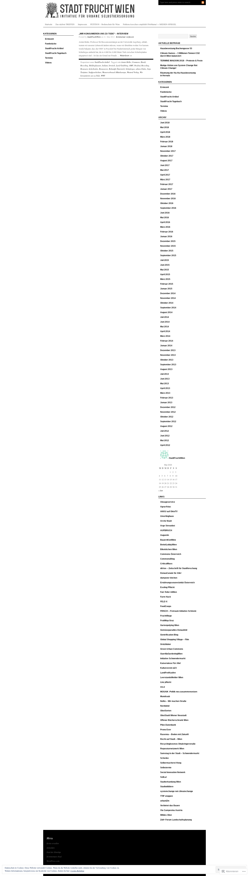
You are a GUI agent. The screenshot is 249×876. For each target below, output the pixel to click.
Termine (49, 58)
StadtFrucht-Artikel (54, 48)
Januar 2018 (166, 146)
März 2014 (165, 336)
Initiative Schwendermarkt (172, 658)
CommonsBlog (167, 559)
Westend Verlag (133, 72)
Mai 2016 (164, 217)
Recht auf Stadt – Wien (171, 739)
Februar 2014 (166, 341)
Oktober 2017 (166, 156)
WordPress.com (53, 861)
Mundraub (165, 696)
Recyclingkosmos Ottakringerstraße (177, 744)
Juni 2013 (165, 379)
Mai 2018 (164, 127)
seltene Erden (141, 69)
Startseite (48, 24)
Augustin (164, 535)
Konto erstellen (53, 843)
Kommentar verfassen (125, 36)
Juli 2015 (164, 260)
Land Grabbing (122, 65)
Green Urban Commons (171, 649)
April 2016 (165, 222)
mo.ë (162, 687)
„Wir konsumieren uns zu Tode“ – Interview (103, 34)
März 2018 (165, 137)
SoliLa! (163, 777)
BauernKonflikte (168, 540)
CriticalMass (166, 563)
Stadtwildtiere (166, 786)
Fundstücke (50, 44)
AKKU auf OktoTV (169, 511)
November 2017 (168, 151)
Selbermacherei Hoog (170, 763)
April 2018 (165, 132)
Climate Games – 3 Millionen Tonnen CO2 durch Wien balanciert (180, 54)
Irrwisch (112, 65)
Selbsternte (165, 767)
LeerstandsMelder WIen (171, 677)
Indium (105, 65)
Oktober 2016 (166, 203)
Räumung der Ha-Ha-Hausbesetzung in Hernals (178, 74)
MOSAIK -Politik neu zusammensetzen (178, 692)
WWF (103, 75)
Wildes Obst (166, 815)
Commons (136, 62)
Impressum (82, 24)
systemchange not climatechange (176, 791)
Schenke (164, 758)
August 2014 (166, 312)
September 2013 (168, 364)
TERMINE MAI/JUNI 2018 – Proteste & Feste (181, 60)
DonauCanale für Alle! (170, 573)
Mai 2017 (164, 170)
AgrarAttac (165, 507)
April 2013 (165, 388)
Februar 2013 (166, 398)
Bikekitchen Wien (168, 549)
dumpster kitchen (168, 578)
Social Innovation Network (172, 772)
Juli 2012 (164, 431)
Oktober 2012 (166, 417)
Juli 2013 (164, 374)
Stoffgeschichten (95, 72)
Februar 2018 (166, 141)
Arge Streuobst (167, 525)
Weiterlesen (126, 55)
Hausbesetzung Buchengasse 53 (176, 48)
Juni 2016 (165, 213)
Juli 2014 (164, 317)
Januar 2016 (166, 236)
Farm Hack (165, 597)
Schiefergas (130, 69)
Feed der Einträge (54, 852)
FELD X (163, 601)
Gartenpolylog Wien (169, 625)
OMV (131, 65)
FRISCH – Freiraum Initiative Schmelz (178, 611)
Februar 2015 (166, 284)
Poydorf (137, 65)
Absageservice (167, 502)
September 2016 (168, 208)
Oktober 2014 (166, 303)
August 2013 (166, 369)
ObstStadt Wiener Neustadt (173, 715)
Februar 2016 (166, 232)
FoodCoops (165, 606)
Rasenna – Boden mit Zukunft (174, 734)
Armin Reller (126, 62)
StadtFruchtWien (94, 36)
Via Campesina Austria (171, 810)
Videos (48, 62)
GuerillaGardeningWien (171, 654)
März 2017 (165, 179)
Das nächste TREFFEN (65, 24)
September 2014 (168, 307)
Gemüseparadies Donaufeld (173, 630)
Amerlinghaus (167, 516)
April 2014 (165, 331)
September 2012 (168, 421)
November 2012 (168, 412)
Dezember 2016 (167, 194)
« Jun (160, 490)
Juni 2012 (165, 436)
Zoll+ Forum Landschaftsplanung (176, 820)
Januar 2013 (166, 402)
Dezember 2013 (167, 350)
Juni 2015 (165, 265)
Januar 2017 (166, 189)
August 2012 (166, 426)
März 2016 (165, 227)
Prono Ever (165, 729)
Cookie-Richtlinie (77, 870)
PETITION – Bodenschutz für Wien (105, 24)
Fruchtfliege (166, 616)
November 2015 (168, 246)
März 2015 (165, 279)
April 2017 (165, 175)
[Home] (124, 10)
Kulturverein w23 (168, 668)
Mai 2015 (164, 270)
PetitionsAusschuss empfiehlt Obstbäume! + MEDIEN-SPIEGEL (149, 24)
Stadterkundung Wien (170, 782)
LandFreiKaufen (168, 673)
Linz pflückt (165, 682)
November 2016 (168, 198)
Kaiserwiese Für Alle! (170, 663)
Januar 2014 (166, 345)
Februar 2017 (166, 184)
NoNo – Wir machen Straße (173, 701)
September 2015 (168, 255)
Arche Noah (166, 521)
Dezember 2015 (167, 241)
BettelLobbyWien (168, 544)
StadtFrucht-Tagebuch (55, 53)
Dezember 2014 (167, 293)
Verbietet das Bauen (170, 805)
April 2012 (165, 445)
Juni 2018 (165, 122)
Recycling (145, 65)
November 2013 (168, 355)
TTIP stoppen (166, 796)
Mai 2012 (164, 440)
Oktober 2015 (166, 251)
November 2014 (168, 298)
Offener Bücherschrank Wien (174, 720)
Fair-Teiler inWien (168, 592)
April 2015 (165, 274)
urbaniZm (164, 801)
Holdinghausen (95, 65)
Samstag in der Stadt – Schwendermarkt (179, 753)
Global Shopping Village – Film (174, 639)
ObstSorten (165, 710)
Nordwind (164, 706)
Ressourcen (103, 69)
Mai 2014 (164, 326)
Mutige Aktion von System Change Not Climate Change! (178, 66)
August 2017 (166, 160)
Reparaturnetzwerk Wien (172, 748)
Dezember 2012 (167, 407)
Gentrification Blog (169, 635)
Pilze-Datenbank (168, 725)
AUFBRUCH (166, 530)
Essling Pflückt (167, 587)
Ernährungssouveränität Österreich (177, 582)
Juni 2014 (165, 322)
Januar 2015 (166, 288)
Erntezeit (49, 39)
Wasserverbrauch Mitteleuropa (114, 72)
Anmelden (51, 847)
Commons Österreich (170, 554)
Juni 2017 (165, 165)
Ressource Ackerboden (89, 69)
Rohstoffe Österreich (117, 69)
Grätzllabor (165, 644)
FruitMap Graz (167, 620)
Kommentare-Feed (54, 856)
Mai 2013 (164, 383)
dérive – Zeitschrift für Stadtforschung (178, 568)
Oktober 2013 (166, 360)
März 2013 (165, 393)
